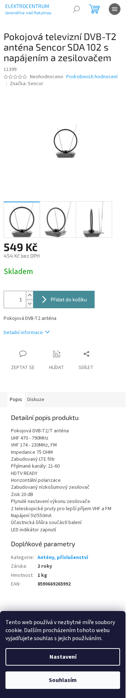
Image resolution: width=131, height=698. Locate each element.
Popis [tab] (16, 399)
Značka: (26, 83)
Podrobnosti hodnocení (92, 77)
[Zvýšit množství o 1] (29, 295)
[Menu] (114, 9)
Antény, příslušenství (62, 557)
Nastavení (62, 657)
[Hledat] (76, 9)
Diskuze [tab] (35, 399)
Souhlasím (63, 680)
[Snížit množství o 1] (29, 304)
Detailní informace (23, 332)
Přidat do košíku (69, 299)
